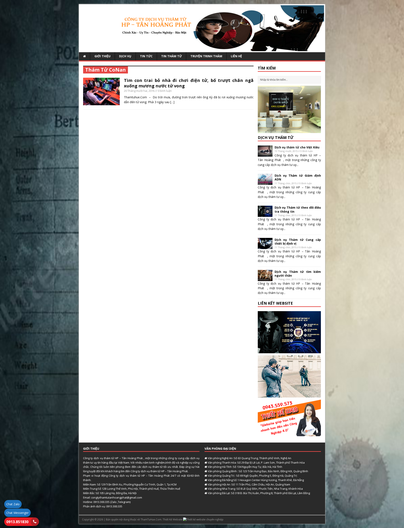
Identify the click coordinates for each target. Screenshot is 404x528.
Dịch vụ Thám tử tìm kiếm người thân (298, 273)
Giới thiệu (102, 56)
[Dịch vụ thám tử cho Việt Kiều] (265, 154)
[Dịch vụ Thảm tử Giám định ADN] (265, 182)
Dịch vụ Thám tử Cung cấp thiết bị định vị (298, 241)
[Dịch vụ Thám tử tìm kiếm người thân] (265, 278)
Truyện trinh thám (206, 56)
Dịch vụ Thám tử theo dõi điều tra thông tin (298, 209)
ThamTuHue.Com (151, 519)
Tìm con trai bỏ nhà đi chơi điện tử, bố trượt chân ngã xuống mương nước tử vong (189, 83)
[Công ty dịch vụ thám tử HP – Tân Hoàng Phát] (202, 49)
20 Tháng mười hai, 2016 (139, 91)
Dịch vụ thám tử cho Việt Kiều (297, 147)
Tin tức (146, 56)
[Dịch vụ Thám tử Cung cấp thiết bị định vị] (265, 246)
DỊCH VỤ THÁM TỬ (276, 137)
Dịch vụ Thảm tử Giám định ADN (298, 177)
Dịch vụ (125, 56)
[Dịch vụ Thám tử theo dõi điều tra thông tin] (265, 214)
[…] (172, 102)
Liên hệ (236, 56)
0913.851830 (17, 521)
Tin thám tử (171, 56)
